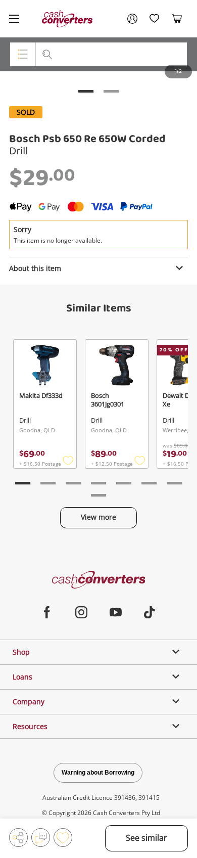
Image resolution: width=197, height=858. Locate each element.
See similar (146, 837)
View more (98, 517)
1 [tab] (86, 91)
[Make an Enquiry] (40, 837)
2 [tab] (111, 91)
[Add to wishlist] (63, 837)
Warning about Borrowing (98, 772)
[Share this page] (18, 837)
